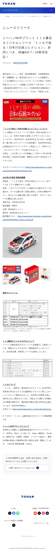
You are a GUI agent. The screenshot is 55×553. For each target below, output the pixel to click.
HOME (8, 16)
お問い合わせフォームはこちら (22, 468)
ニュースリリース (18, 16)
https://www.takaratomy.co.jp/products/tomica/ (32, 409)
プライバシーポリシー (28, 536)
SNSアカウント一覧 (41, 523)
